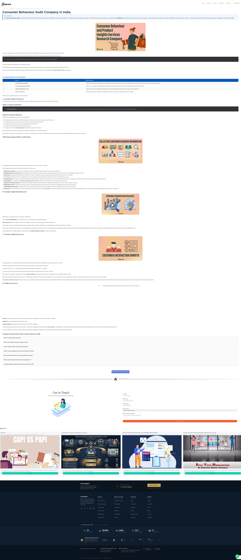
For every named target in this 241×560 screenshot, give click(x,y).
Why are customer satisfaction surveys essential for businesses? (18, 355)
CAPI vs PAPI (2, 432)
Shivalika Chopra (72, 434)
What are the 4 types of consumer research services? (16, 342)
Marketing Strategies (40, 8)
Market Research (33, 8)
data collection (16, 434)
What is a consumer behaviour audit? (12, 337)
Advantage (133, 507)
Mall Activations (117, 504)
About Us (149, 500)
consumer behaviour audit (58, 70)
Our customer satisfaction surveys (10, 279)
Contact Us (149, 514)
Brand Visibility (79, 434)
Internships (133, 517)
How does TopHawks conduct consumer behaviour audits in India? (19, 364)
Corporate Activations (118, 500)
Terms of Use (82, 558)
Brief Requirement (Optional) (129, 413)
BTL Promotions (85, 434)
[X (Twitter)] (84, 508)
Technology (160, 434)
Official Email (125, 398)
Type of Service (126, 408)
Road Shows (116, 510)
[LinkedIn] (81, 508)
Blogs (132, 500)
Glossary (132, 510)
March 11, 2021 (124, 434)
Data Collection (101, 517)
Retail (210, 434)
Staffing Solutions (101, 514)
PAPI (28, 434)
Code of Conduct (97, 558)
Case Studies (133, 504)
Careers (148, 507)
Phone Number (126, 403)
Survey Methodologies (34, 434)
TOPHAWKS (85, 483)
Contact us (228, 3)
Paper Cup (116, 517)
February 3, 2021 (64, 434)
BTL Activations (101, 507)
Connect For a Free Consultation (121, 371)
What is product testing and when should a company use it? (17, 359)
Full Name (125, 394)
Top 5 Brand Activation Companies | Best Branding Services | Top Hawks (74, 432)
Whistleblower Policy (107, 558)
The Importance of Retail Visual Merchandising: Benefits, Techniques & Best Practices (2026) (199, 432)
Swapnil (190, 434)
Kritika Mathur (9, 434)
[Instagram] (90, 508)
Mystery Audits (101, 510)
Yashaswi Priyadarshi (133, 434)
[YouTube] (93, 508)
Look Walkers (117, 507)
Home (203, 3)
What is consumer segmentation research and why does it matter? (19, 351)
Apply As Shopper (134, 514)
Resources (221, 3)
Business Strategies (148, 434)
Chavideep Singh (12, 8)
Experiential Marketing (100, 434)
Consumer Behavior (20, 8)
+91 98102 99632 (126, 487)
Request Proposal (153, 485)
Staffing (148, 510)
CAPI (20, 434)
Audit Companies (27, 8)
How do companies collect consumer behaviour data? (16, 346)
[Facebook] (87, 508)
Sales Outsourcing (101, 500)
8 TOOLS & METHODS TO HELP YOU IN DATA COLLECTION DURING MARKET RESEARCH (140, 432)
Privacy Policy (150, 517)
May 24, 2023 (185, 434)
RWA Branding (117, 514)
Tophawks (13, 133)
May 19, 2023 (2, 434)
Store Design (214, 434)
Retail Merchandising (102, 504)
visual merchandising (198, 434)
